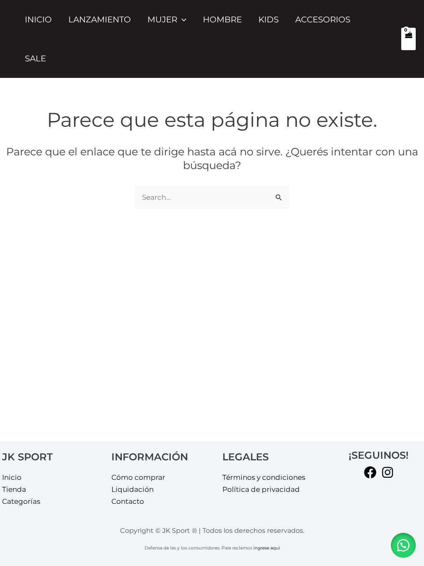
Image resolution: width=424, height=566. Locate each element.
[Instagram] (387, 472)
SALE (35, 58)
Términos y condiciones (263, 477)
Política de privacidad (261, 489)
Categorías (21, 501)
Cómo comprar (138, 477)
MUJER (162, 19)
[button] (403, 545)
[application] (181, 19)
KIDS (268, 19)
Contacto (127, 501)
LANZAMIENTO (99, 19)
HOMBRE (222, 19)
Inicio (38, 19)
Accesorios (322, 19)
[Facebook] (370, 472)
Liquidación (132, 489)
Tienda (14, 489)
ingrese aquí (266, 548)
